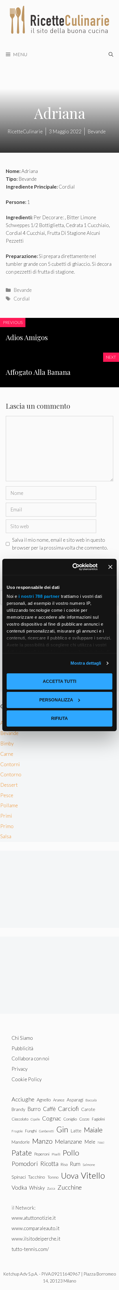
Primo (7, 826)
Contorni (10, 764)
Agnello (44, 1099)
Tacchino (36, 1177)
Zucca (51, 1188)
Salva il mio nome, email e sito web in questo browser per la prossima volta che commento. (60, 544)
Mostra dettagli (85, 663)
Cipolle (35, 1119)
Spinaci (19, 1177)
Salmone (89, 1164)
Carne (6, 754)
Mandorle (21, 1142)
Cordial (22, 299)
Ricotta (49, 1163)
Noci (101, 1142)
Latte (75, 1130)
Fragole (17, 1131)
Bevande (23, 290)
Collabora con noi (30, 1058)
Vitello (93, 1175)
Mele (89, 1142)
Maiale (93, 1130)
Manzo (42, 1141)
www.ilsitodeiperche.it (36, 1239)
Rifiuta (59, 718)
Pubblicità (22, 1048)
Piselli (56, 1154)
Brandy (18, 1109)
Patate (22, 1152)
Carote (88, 1109)
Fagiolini (98, 1119)
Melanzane (68, 1141)
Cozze (84, 1118)
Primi (6, 816)
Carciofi (68, 1108)
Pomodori (25, 1163)
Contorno (10, 774)
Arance (58, 1100)
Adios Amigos (27, 337)
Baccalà (91, 1100)
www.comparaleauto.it (36, 1228)
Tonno (53, 1177)
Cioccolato (20, 1119)
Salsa (5, 836)
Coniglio (70, 1118)
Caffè (49, 1108)
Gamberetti (46, 1131)
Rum (75, 1163)
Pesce (6, 795)
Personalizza (56, 699)
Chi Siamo (22, 1038)
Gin (62, 1129)
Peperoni (41, 1153)
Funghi (31, 1131)
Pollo (71, 1152)
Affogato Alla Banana (38, 372)
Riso (64, 1164)
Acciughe (23, 1099)
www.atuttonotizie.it (34, 1218)
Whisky (37, 1188)
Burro (34, 1108)
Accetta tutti (59, 681)
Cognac (51, 1118)
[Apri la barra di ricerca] (111, 54)
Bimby (7, 743)
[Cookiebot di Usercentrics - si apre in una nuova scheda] (74, 567)
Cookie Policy (27, 1079)
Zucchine (69, 1187)
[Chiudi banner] (110, 567)
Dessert (9, 785)
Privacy (19, 1069)
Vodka (19, 1187)
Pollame (9, 805)
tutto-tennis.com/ (30, 1249)
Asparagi (75, 1099)
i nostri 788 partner (39, 596)
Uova (70, 1175)
